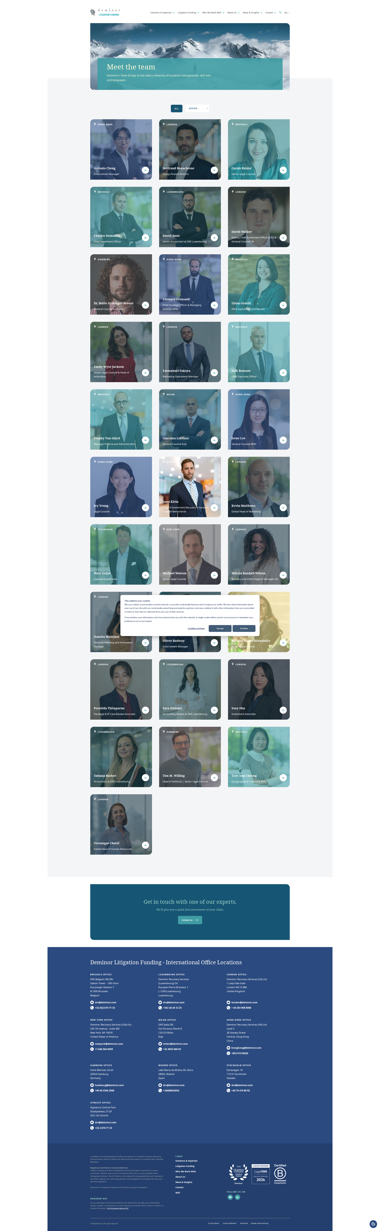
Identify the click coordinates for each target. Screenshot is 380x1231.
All (176, 108)
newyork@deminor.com (109, 1043)
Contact (269, 12)
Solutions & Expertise (161, 12)
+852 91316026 (239, 1053)
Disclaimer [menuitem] (244, 1223)
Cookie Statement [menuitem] (229, 1223)
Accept (220, 628)
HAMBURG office (101, 1065)
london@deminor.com (244, 1002)
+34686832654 (171, 1090)
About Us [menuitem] (180, 1176)
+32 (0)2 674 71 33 (105, 1007)
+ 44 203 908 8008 (241, 1007)
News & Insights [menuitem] (183, 1182)
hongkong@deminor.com (246, 1047)
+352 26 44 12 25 (172, 1007)
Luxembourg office (171, 974)
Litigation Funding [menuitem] (184, 1166)
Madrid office (168, 1065)
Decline (244, 628)
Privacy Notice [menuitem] (213, 1223)
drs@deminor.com (105, 1002)
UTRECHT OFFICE (100, 1102)
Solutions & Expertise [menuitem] (186, 1160)
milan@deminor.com (175, 1043)
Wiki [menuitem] (177, 1192)
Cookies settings (196, 628)
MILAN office (167, 1019)
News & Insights (251, 12)
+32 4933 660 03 (172, 1049)
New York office (101, 1019)
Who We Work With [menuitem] (185, 1171)
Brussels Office (101, 974)
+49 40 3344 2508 (104, 1090)
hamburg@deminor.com (109, 1085)
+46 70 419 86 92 (240, 1090)
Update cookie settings (259, 1223)
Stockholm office (239, 1065)
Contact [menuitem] (179, 1187)
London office (237, 974)
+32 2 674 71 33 (103, 1128)
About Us (232, 12)
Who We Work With (212, 12)
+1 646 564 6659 (104, 1049)
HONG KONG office (239, 1019)
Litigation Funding (187, 12)
